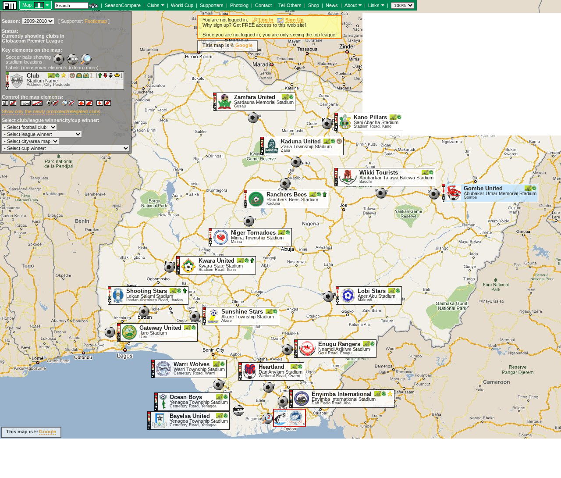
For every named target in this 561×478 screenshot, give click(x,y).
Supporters (212, 5)
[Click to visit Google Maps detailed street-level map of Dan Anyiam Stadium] (240, 371)
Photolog (239, 5)
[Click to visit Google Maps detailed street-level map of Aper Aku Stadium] (337, 295)
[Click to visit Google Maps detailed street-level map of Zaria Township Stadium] (262, 145)
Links (374, 5)
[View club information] (162, 4)
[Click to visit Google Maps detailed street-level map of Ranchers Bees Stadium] (245, 198)
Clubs (153, 5)
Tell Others (290, 5)
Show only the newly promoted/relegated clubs (51, 111)
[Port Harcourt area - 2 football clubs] (267, 421)
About (350, 5)
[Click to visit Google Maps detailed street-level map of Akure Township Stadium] (204, 315)
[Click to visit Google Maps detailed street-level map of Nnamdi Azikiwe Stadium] (296, 348)
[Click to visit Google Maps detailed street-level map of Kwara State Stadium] (178, 265)
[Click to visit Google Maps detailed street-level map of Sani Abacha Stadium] (336, 121)
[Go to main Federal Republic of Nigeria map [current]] (33, 4)
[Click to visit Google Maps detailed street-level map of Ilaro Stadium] (119, 332)
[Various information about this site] (359, 4)
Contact (263, 5)
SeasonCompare (123, 5)
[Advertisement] (461, 74)
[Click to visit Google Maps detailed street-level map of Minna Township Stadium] (210, 236)
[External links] (382, 4)
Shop (313, 5)
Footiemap (96, 21)
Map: (27, 4)
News (332, 5)
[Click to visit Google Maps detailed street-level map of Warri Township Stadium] (153, 368)
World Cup (182, 5)
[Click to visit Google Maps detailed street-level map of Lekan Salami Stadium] (109, 295)
